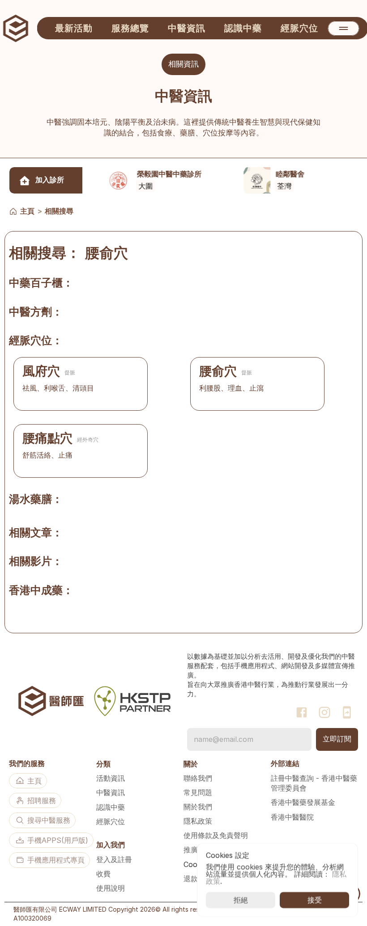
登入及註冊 (114, 859)
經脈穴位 (110, 821)
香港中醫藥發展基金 (303, 802)
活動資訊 (110, 778)
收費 (103, 873)
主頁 (27, 210)
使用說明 (110, 888)
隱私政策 (198, 821)
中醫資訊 (110, 792)
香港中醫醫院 (292, 816)
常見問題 (198, 792)
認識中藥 (110, 807)
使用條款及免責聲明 (216, 835)
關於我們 (198, 806)
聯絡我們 (198, 778)
